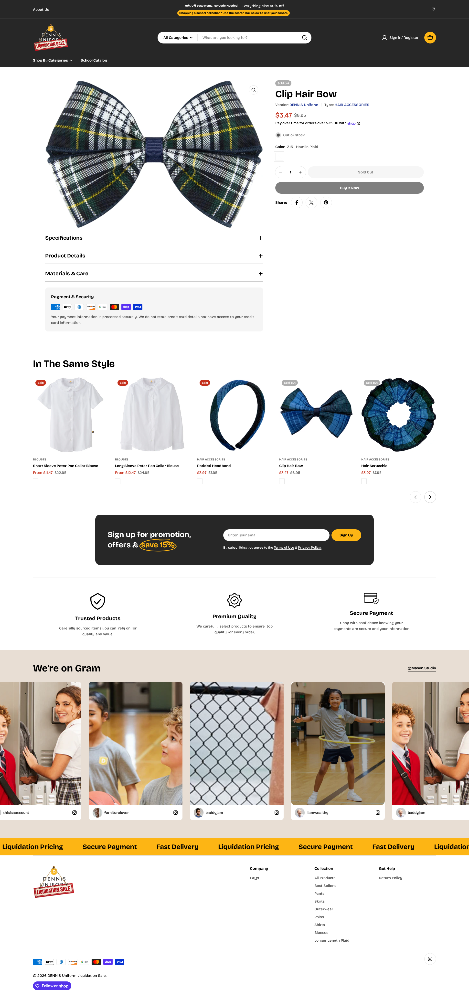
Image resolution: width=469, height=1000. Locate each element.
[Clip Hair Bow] (316, 414)
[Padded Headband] (234, 414)
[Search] (305, 38)
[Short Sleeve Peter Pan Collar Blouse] (70, 414)
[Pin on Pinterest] (326, 202)
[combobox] (234, 37)
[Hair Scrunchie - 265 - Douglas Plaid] (364, 481)
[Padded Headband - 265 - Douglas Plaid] (200, 481)
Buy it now (349, 188)
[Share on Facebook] (297, 202)
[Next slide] (430, 497)
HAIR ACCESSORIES (352, 105)
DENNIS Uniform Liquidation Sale (77, 975)
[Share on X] (311, 202)
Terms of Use (284, 547)
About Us (41, 9)
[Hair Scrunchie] (398, 414)
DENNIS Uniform (303, 105)
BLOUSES (39, 459)
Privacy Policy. (309, 547)
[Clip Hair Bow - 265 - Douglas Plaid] (282, 481)
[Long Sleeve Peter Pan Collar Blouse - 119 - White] (117, 481)
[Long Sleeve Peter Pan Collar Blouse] (152, 414)
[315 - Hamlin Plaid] (279, 156)
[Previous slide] (415, 497)
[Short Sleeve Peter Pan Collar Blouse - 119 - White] (35, 481)
